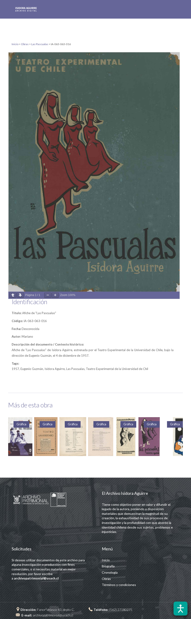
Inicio (106, 560)
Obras (106, 579)
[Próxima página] (20, 295)
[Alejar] (47, 295)
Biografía (108, 566)
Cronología (110, 572)
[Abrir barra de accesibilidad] (181, 609)
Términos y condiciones (119, 585)
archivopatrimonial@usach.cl (53, 615)
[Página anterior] (12, 295)
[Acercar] (55, 295)
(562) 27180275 (120, 610)
